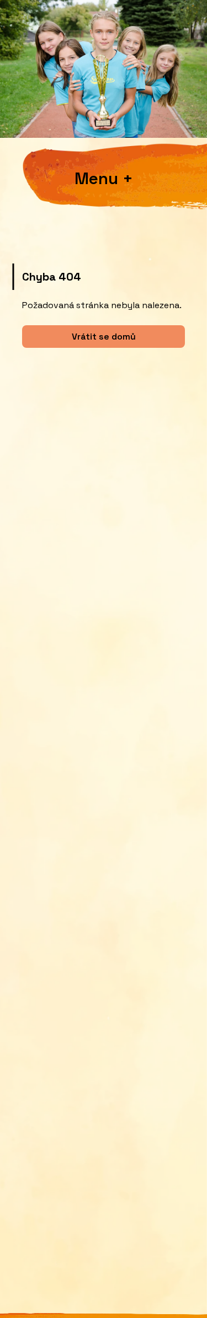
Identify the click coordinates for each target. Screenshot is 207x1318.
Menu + (104, 179)
